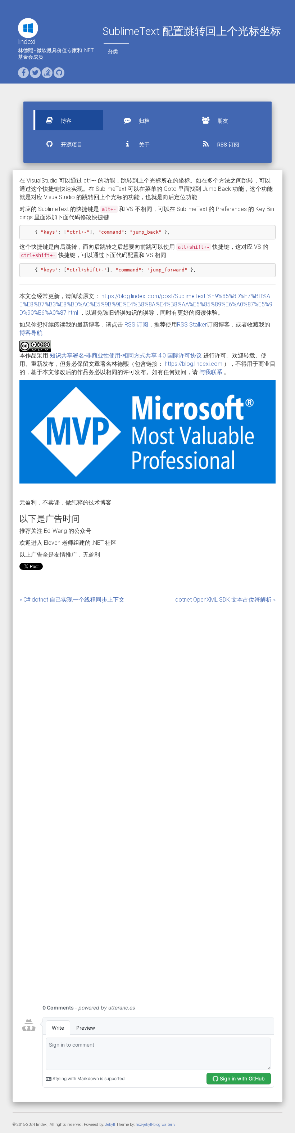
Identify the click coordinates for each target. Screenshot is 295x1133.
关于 (143, 144)
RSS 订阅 (227, 144)
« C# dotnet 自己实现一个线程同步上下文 (71, 599)
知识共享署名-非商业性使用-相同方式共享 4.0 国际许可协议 (126, 355)
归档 (143, 121)
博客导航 (30, 332)
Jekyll (110, 1124)
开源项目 (70, 144)
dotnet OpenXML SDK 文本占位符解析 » (225, 599)
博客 (65, 121)
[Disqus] (147, 702)
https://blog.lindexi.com (193, 363)
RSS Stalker (192, 324)
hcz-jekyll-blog (148, 1124)
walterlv (168, 1124)
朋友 (222, 121)
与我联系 (210, 372)
